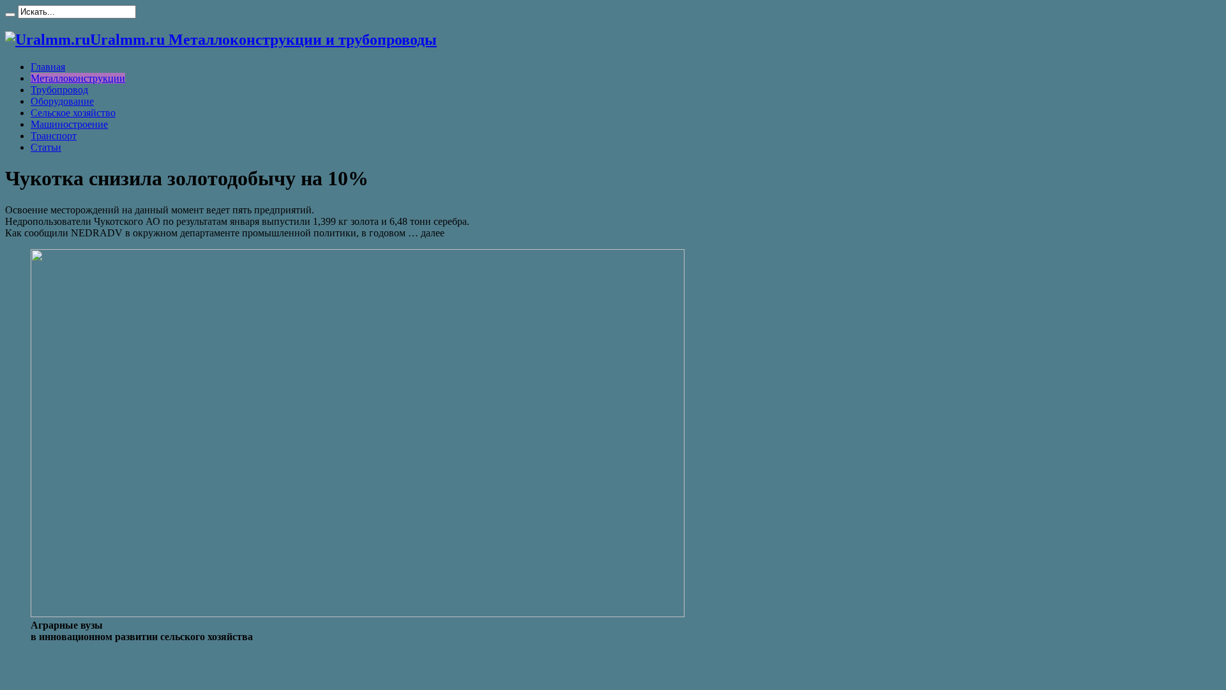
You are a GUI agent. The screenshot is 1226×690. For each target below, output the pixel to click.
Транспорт (54, 135)
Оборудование (62, 101)
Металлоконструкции (78, 78)
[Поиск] (10, 15)
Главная (48, 66)
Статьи (46, 147)
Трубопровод (59, 89)
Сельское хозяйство (73, 112)
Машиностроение (69, 124)
